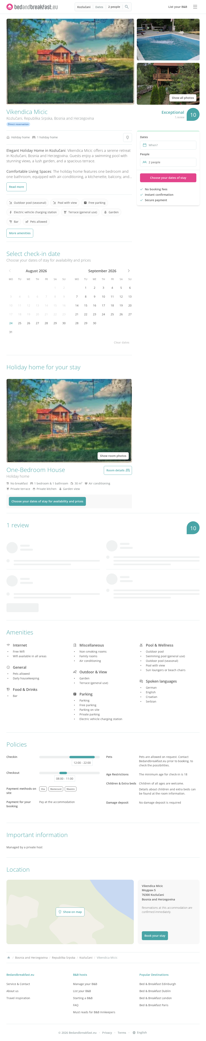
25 (19, 323)
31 (10, 332)
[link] (32, 7)
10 (10, 305)
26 (28, 323)
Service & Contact (18, 984)
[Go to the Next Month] (128, 270)
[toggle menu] (195, 6)
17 (10, 314)
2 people (114, 7)
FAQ (75, 1005)
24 (10, 323)
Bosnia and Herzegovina (74, 118)
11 (19, 305)
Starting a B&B (83, 998)
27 (37, 323)
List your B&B (82, 991)
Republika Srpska (38, 118)
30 (64, 323)
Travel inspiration (18, 998)
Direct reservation (18, 124)
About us (12, 991)
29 (55, 323)
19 (28, 314)
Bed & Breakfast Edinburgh (157, 984)
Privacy (107, 1033)
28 (46, 323)
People (144, 154)
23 (64, 314)
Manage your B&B (85, 984)
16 (64, 305)
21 (46, 314)
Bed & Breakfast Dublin (155, 991)
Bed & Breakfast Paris (153, 1005)
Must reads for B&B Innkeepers (94, 1012)
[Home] (8, 957)
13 (37, 305)
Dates (99, 7)
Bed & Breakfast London (155, 998)
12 (28, 305)
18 (19, 314)
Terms (122, 1033)
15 (55, 305)
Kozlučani (84, 7)
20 (37, 314)
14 (46, 305)
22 (55, 314)
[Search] (127, 7)
